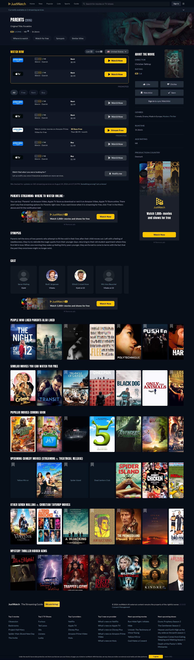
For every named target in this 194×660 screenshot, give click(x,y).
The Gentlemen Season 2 (169, 625)
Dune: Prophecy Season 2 (169, 621)
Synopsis (60, 38)
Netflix (71, 621)
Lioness (41, 633)
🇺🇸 (115, 51)
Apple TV (72, 625)
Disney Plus (73, 629)
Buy (43, 92)
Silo (40, 629)
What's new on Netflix (108, 621)
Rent (33, 92)
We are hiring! (52, 604)
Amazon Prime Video (77, 633)
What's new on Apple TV (109, 625)
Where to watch (20, 38)
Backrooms (13, 625)
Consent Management (121, 607)
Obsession (13, 621)
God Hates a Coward (137, 640)
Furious (41, 621)
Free (23, 92)
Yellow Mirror (134, 636)
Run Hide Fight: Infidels (138, 621)
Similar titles (78, 38)
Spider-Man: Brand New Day (21, 633)
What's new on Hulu (107, 640)
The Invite (13, 638)
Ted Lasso (42, 625)
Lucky (41, 638)
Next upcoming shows (167, 616)
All (14, 92)
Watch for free (42, 38)
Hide (130, 625)
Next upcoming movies (137, 616)
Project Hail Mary (16, 629)
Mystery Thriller (169, 116)
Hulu (70, 638)
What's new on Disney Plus (110, 629)
